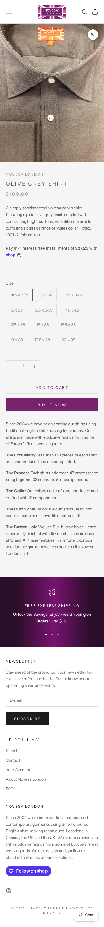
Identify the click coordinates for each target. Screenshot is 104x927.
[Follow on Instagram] (9, 891)
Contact (13, 760)
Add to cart (52, 387)
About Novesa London (26, 779)
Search (12, 750)
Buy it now (52, 404)
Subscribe (27, 719)
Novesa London (25, 174)
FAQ (10, 788)
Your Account (18, 769)
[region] (52, 606)
